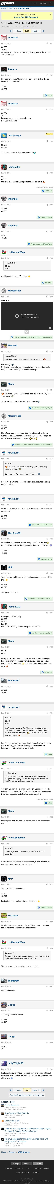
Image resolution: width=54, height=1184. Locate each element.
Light (17, 1164)
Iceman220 (9, 356)
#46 (51, 573)
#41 (51, 390)
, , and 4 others (33, 445)
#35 (51, 173)
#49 (51, 686)
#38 (51, 258)
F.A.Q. (28, 1168)
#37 (51, 231)
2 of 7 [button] (27, 31)
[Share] (47, 43)
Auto (38, 1164)
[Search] (50, 3)
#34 (51, 141)
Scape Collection (12, 1105)
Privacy (36, 1172)
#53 (51, 844)
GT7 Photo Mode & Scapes (14, 1109)
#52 (51, 817)
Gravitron (7, 26)
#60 (51, 1069)
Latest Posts (8, 1102)
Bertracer (8, 953)
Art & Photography (11, 1125)
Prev (19, 31)
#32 (51, 75)
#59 (51, 1042)
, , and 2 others (33, 337)
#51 (51, 768)
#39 (51, 297)
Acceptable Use (22, 1172)
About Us (19, 1168)
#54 (51, 885)
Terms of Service (42, 1168)
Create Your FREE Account (26, 17)
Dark (28, 1164)
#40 (51, 351)
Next (35, 31)
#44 (51, 505)
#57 (51, 986)
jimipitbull (9, 263)
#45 (51, 539)
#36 (51, 205)
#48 (51, 647)
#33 (51, 109)
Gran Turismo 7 (10, 1117)
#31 (51, 43)
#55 (51, 921)
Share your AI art (12, 1121)
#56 (51, 948)
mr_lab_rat (9, 773)
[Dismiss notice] (50, 14)
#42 (51, 422)
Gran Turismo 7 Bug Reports (17, 1113)
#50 (51, 713)
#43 (51, 459)
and (41, 244)
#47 (51, 613)
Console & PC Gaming (12, 1146)
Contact (9, 1168)
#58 (51, 1011)
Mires (7, 463)
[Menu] (7, 3)
